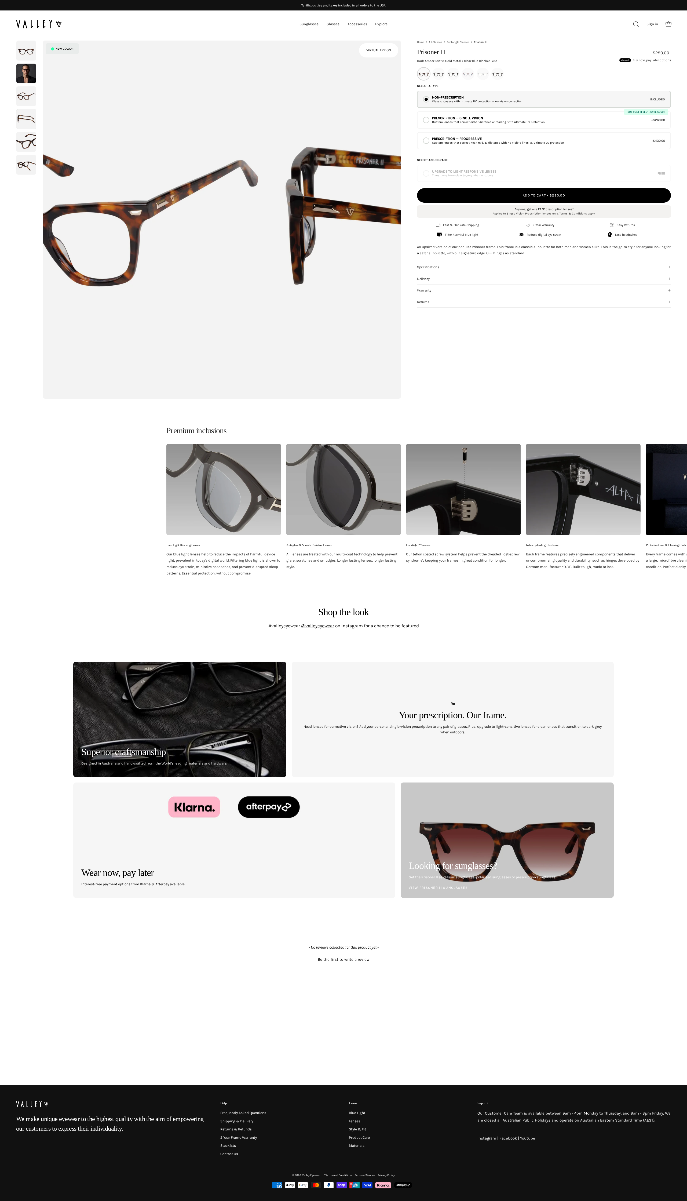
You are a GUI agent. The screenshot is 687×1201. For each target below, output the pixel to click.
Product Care (359, 1137)
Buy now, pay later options (652, 60)
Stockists (228, 1146)
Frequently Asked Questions (243, 1113)
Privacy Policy (386, 1175)
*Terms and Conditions (338, 1175)
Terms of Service (365, 1175)
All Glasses (435, 42)
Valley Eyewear (311, 1175)
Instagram (486, 1138)
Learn (353, 1103)
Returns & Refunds (236, 1129)
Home (420, 42)
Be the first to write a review (344, 959)
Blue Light (357, 1113)
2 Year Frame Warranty (238, 1137)
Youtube (527, 1138)
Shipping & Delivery (236, 1121)
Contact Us (229, 1154)
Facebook (508, 1138)
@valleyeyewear (317, 625)
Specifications (428, 267)
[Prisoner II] (26, 51)
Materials (356, 1146)
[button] (343, 958)
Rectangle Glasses (458, 42)
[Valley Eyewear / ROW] (39, 24)
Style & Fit (357, 1129)
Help (223, 1103)
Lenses (354, 1121)
